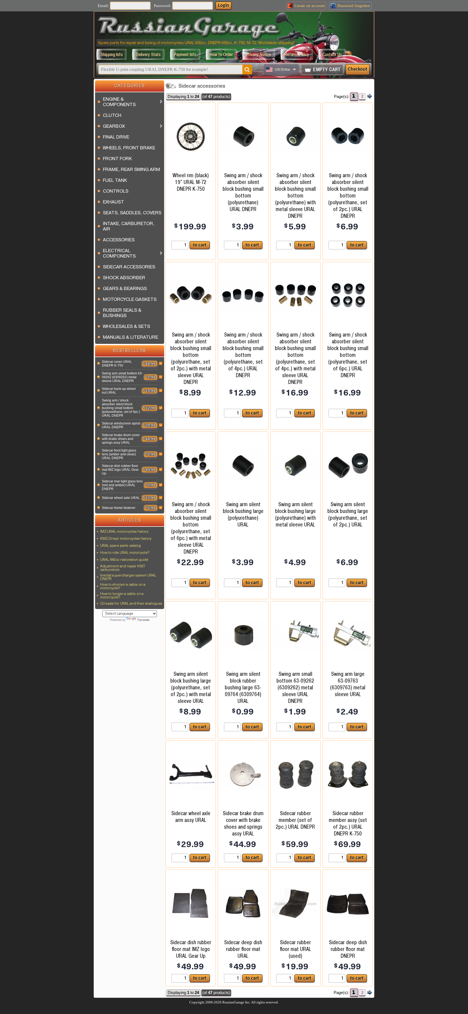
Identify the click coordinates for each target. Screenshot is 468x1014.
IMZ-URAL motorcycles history (124, 532)
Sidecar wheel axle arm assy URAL (190, 816)
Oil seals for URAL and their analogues (131, 603)
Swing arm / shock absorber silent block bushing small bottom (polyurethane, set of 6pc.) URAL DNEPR (347, 354)
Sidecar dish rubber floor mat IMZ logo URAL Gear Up (120, 469)
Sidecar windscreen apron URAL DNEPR (121, 425)
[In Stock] (98, 363)
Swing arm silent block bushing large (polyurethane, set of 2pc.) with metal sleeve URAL (190, 687)
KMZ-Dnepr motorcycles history (125, 539)
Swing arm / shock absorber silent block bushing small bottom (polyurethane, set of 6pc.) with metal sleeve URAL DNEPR (190, 528)
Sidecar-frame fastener (118, 508)
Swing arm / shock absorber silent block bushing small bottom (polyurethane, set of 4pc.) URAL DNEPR (121, 408)
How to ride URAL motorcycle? (124, 553)
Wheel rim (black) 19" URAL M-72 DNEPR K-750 (191, 182)
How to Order (221, 54)
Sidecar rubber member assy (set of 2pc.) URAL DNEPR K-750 (348, 823)
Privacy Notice (258, 54)
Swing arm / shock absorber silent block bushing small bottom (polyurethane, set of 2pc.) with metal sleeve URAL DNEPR (190, 358)
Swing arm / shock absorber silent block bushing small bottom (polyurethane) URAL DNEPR (243, 192)
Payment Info (185, 54)
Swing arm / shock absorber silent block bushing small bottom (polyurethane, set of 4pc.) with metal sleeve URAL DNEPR (295, 358)
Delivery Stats (148, 54)
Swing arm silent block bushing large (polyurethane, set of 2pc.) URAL (347, 514)
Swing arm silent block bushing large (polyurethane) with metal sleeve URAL (295, 514)
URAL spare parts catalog (120, 546)
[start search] (247, 69)
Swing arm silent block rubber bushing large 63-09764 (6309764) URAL (243, 687)
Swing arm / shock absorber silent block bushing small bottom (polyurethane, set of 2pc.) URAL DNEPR (347, 195)
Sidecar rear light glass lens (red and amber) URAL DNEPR (122, 485)
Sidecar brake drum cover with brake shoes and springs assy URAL (121, 439)
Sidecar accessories (201, 86)
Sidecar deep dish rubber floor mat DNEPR (348, 949)
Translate (143, 620)
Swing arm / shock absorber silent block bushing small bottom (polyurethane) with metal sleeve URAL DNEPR (295, 195)
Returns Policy (297, 54)
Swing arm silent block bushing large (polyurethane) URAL (243, 514)
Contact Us (332, 54)
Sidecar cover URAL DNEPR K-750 (117, 363)
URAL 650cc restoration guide (124, 560)
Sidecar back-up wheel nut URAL (119, 390)
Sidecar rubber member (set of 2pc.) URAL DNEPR (295, 820)
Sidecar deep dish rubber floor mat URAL (243, 949)
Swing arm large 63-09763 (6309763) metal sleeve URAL (347, 684)
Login (223, 5)
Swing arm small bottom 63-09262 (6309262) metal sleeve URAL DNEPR (122, 377)
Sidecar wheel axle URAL (121, 498)
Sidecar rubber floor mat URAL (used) (295, 949)
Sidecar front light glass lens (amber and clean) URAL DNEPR (119, 454)
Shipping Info (111, 54)
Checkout (357, 69)
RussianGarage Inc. (236, 1002)
